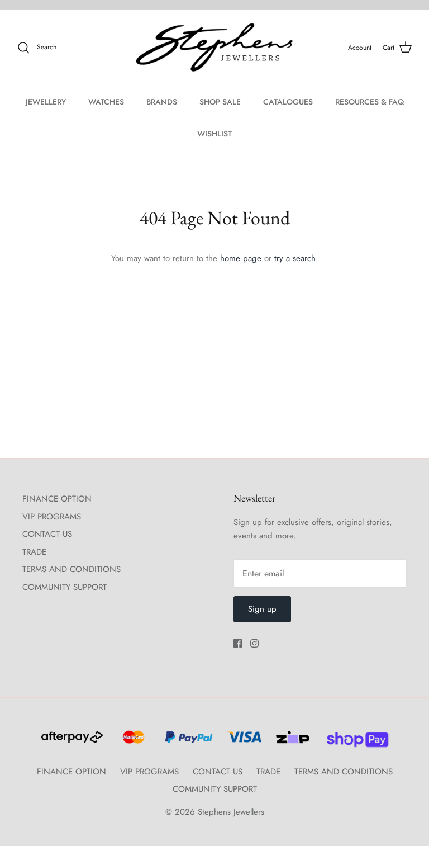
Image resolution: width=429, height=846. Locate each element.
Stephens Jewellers (231, 812)
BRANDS (161, 101)
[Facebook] (237, 643)
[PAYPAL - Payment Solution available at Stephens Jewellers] (187, 742)
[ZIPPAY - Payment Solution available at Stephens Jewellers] (291, 742)
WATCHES (106, 101)
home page (240, 258)
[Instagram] (254, 643)
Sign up (262, 609)
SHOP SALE (220, 101)
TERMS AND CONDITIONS (71, 569)
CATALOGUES (288, 101)
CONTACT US (47, 534)
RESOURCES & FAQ (369, 101)
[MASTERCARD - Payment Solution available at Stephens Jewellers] (132, 742)
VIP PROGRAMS (51, 517)
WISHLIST (214, 133)
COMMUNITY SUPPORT (64, 587)
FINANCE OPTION (57, 499)
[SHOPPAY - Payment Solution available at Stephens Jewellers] (353, 742)
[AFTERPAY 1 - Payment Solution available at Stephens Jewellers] (71, 742)
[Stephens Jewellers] (214, 48)
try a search (295, 258)
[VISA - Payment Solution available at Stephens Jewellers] (242, 742)
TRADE (34, 552)
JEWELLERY (46, 101)
